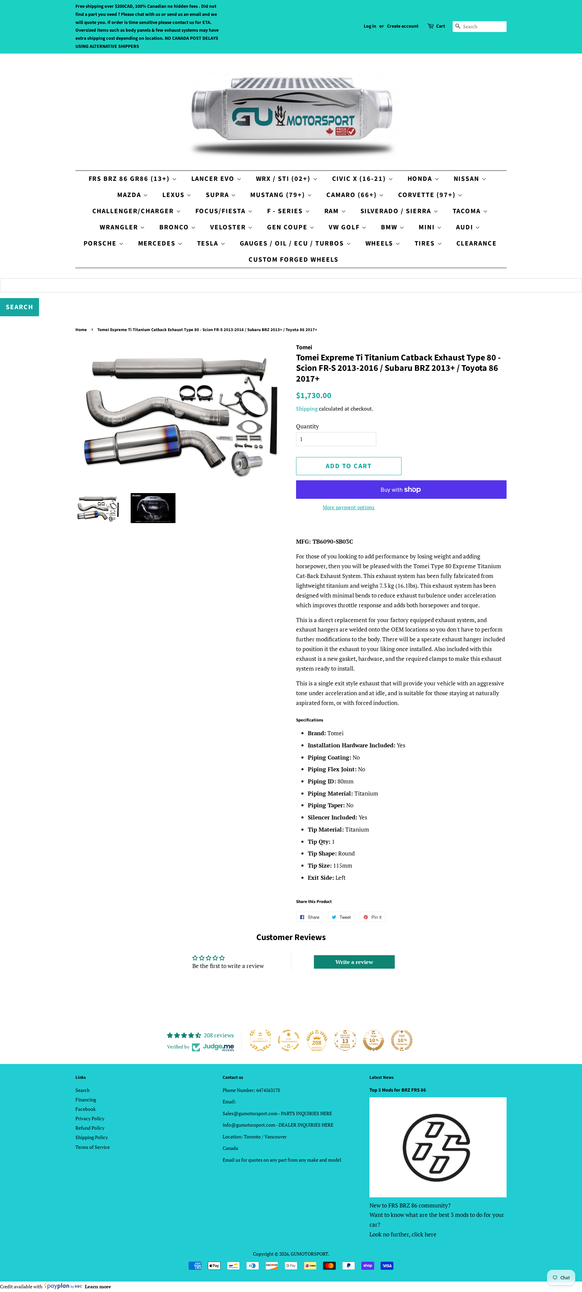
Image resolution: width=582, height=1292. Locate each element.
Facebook (85, 1109)
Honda (421, 179)
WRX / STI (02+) (284, 179)
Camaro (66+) (352, 195)
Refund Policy (89, 1128)
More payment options (349, 507)
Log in (370, 26)
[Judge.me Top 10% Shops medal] (373, 1040)
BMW (390, 227)
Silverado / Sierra (396, 211)
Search (82, 1090)
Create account (402, 26)
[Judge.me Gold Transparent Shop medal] (288, 1040)
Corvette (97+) (428, 195)
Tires (426, 243)
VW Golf (345, 227)
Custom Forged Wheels (293, 259)
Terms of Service (92, 1147)
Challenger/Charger (134, 211)
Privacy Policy (89, 1118)
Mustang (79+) (278, 195)
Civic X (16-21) (360, 179)
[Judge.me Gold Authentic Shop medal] (260, 1040)
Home (81, 330)
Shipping (307, 408)
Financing (85, 1099)
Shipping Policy (91, 1137)
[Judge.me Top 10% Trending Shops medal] (402, 1040)
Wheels (380, 243)
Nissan (468, 179)
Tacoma (468, 211)
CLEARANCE (476, 243)
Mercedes (158, 243)
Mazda (130, 195)
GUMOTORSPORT (309, 1254)
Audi (465, 227)
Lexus (174, 195)
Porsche (101, 243)
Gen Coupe (288, 227)
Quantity (307, 426)
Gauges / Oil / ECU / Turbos (293, 243)
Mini (428, 227)
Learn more (98, 1286)
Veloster (229, 227)
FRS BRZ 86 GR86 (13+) (130, 179)
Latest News (381, 1077)
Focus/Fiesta (221, 211)
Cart (440, 26)
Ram (332, 211)
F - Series (286, 211)
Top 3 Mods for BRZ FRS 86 (397, 1090)
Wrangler (120, 227)
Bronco (175, 227)
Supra (218, 195)
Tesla (209, 243)
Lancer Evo (214, 179)
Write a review (354, 962)
